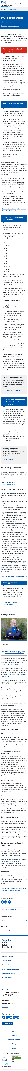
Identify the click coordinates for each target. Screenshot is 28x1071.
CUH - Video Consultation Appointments (11, 603)
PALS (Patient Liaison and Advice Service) (13, 861)
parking (3, 664)
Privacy (14, 1044)
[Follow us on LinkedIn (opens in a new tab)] (18, 1017)
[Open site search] (16, 4)
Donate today (8, 1023)
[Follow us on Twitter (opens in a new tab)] (4, 1017)
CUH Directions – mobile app (12, 390)
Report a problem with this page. (11, 909)
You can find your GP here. (8, 483)
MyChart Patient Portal (8, 977)
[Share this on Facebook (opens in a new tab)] (9, 902)
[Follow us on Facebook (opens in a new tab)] (7, 1017)
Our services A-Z (6, 960)
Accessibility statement (14, 1039)
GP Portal (14, 1035)
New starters (5, 982)
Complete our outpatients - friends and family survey (14, 889)
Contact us (5, 1007)
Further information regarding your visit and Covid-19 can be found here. (14, 209)
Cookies (14, 1048)
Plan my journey (8, 459)
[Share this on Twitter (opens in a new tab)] (2, 902)
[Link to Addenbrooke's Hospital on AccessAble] (6, 1065)
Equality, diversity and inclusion (10, 969)
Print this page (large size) (10, 26)
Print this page (6, 22)
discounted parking (14, 664)
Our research (5, 965)
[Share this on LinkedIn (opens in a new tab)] (6, 902)
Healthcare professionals (8, 973)
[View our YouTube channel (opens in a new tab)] (11, 1017)
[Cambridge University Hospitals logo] (7, 3)
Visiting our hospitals (10, 9)
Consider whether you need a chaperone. (14, 576)
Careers (14, 1031)
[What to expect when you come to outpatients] (14, 629)
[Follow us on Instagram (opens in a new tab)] (14, 1017)
